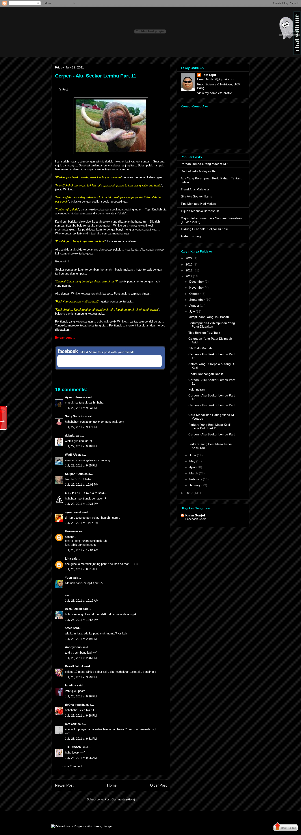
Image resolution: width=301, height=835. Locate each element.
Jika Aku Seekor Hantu (196, 196)
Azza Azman (73, 608)
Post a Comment (71, 766)
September (197, 299)
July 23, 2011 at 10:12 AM (81, 600)
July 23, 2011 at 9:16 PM (81, 696)
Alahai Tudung (191, 236)
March (193, 473)
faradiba (70, 685)
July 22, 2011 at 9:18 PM (81, 446)
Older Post (158, 785)
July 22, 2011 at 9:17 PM (81, 427)
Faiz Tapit (209, 75)
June (192, 455)
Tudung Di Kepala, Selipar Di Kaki (204, 229)
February (195, 479)
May (192, 461)
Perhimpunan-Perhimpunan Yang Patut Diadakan (211, 324)
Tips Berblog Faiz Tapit (204, 332)
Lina (68, 558)
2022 (189, 258)
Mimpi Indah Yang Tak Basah (208, 317)
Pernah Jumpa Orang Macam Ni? (204, 164)
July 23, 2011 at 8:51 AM (81, 569)
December (196, 281)
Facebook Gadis (195, 519)
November (196, 287)
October (195, 293)
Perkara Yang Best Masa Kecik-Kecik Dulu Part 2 (210, 426)
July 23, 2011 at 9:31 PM (81, 738)
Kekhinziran (196, 389)
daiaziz (70, 435)
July (192, 311)
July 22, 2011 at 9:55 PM (81, 465)
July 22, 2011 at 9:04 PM (81, 408)
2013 (189, 264)
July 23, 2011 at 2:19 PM (81, 639)
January (195, 485)
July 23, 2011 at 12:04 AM (81, 550)
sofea (68, 628)
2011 (189, 276)
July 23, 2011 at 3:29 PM (81, 677)
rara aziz (71, 724)
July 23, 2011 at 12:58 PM (81, 619)
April (192, 467)
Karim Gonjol (195, 515)
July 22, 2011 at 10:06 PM (81, 484)
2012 (189, 270)
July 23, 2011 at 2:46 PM (81, 658)
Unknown (71, 531)
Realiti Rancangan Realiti (205, 374)
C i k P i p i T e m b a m (81, 493)
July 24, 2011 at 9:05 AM (81, 757)
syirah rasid (73, 512)
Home (112, 785)
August (194, 305)
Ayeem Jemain (75, 397)
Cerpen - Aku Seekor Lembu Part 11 (95, 76)
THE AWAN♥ (73, 747)
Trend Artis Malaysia (195, 189)
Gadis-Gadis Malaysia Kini (199, 171)
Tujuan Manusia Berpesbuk (200, 211)
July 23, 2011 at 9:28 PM (81, 715)
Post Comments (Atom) (120, 799)
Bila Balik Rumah (200, 348)
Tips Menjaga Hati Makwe (199, 203)
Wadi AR (71, 454)
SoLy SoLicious (76, 416)
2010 (189, 493)
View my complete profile (214, 93)
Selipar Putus (74, 474)
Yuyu (68, 577)
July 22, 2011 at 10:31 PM (81, 503)
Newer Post (64, 785)
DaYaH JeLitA (74, 666)
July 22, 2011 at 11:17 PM (81, 523)
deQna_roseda (75, 704)
